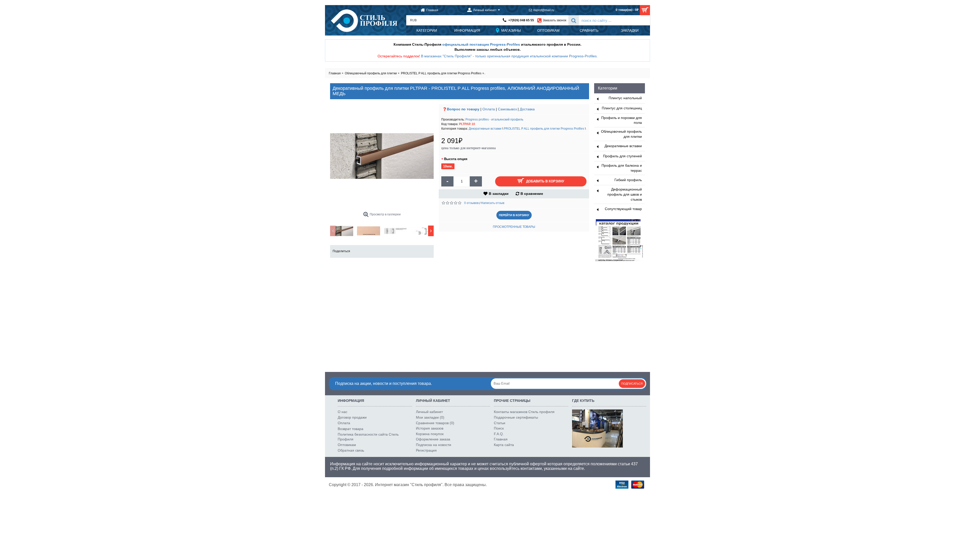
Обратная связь (351, 450)
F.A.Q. (499, 434)
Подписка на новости (433, 445)
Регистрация (426, 450)
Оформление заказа (433, 439)
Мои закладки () (430, 417)
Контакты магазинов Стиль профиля (524, 412)
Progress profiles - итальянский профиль (494, 119)
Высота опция (455, 159)
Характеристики (373, 272)
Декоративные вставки (485, 128)
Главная (501, 439)
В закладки (499, 194)
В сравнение (532, 194)
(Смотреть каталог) (348, 283)
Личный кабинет (429, 412)
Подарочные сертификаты (516, 417)
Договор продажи (352, 417)
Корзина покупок (430, 434)
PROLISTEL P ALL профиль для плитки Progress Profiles (544, 128)
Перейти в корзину (514, 215)
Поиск (499, 428)
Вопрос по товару (463, 109)
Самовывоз (507, 109)
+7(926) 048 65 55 (521, 20)
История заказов (429, 428)
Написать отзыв (492, 203)
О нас (342, 412)
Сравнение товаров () (435, 423)
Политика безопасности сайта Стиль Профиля (368, 436)
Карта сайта (504, 445)
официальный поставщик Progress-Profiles (481, 44)
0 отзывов (471, 203)
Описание (342, 272)
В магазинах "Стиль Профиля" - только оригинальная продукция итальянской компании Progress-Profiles (509, 56)
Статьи (499, 423)
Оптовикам (347, 445)
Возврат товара (350, 429)
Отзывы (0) (405, 272)
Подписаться (632, 383)
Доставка (527, 109)
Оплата (488, 109)
